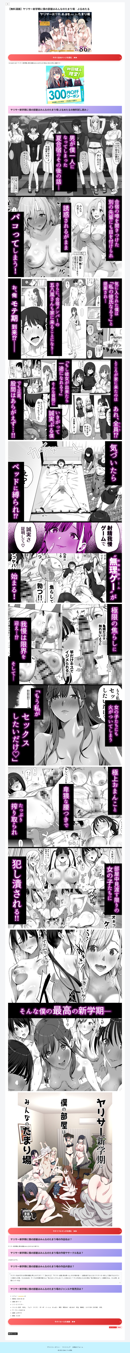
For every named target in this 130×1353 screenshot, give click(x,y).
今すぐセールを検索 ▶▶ (65, 1321)
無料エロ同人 (13, 1333)
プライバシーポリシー (53, 1347)
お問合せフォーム (77, 1347)
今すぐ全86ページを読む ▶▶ (65, 57)
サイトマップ (66, 1347)
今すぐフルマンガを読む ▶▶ (65, 1231)
